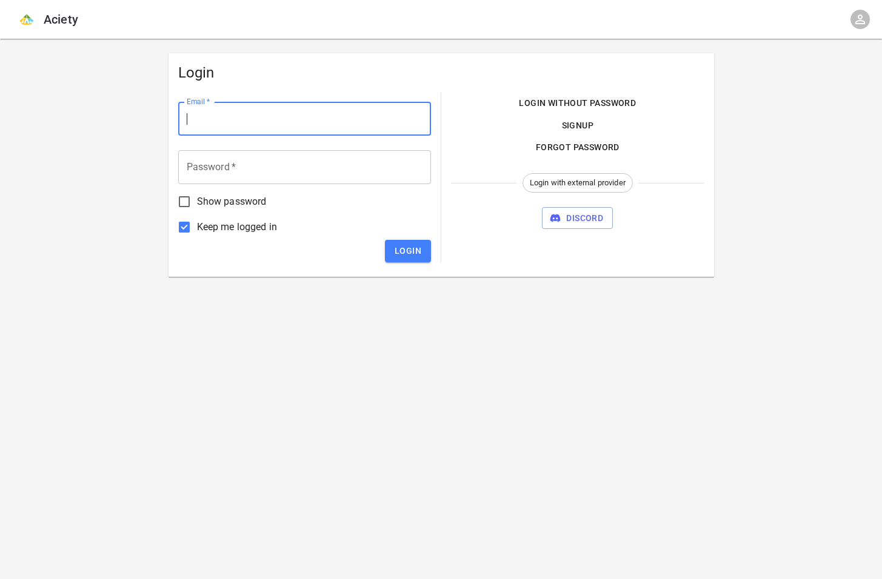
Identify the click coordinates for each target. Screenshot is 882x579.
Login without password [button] (577, 103)
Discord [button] (584, 218)
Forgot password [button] (578, 147)
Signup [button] (577, 125)
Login (408, 251)
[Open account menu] (860, 19)
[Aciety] (26, 19)
